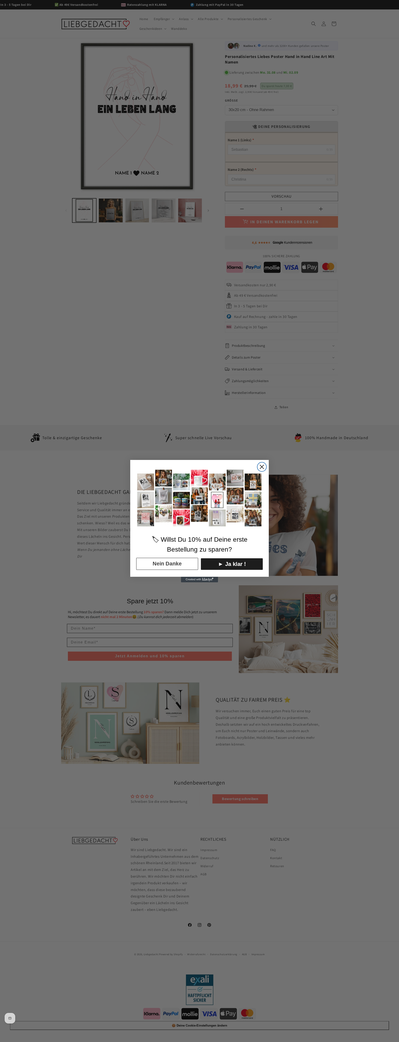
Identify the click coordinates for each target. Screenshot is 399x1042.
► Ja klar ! (232, 564)
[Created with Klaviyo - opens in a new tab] (199, 579)
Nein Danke (167, 564)
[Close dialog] (261, 466)
